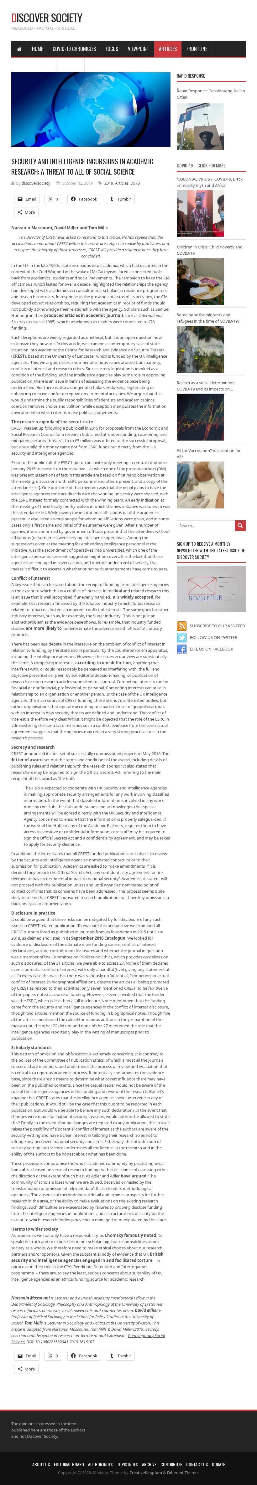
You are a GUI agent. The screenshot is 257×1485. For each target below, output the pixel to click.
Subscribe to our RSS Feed (217, 626)
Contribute (171, 1464)
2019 (108, 183)
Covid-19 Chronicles (74, 49)
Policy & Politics (34, 64)
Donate (218, 1464)
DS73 (135, 183)
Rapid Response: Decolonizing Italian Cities (211, 94)
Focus (112, 49)
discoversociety (36, 183)
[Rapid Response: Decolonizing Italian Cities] (200, 126)
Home (37, 49)
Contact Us (197, 1464)
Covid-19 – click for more (201, 165)
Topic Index (127, 1464)
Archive (149, 1464)
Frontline (196, 49)
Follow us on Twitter (213, 637)
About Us (41, 1464)
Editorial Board (69, 1464)
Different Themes (183, 1472)
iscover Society (46, 17)
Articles (168, 49)
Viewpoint (138, 49)
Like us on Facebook (211, 649)
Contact (71, 64)
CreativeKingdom (145, 1472)
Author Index (100, 1464)
